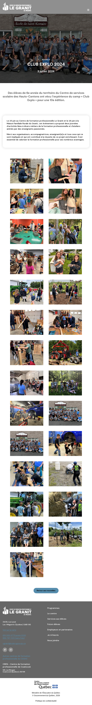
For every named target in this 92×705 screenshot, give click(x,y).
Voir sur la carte (9, 630)
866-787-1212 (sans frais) (14, 638)
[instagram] (11, 650)
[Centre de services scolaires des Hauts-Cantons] (46, 685)
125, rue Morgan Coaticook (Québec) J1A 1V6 (14, 671)
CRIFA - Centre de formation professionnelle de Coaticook (17, 665)
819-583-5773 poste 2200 (14, 635)
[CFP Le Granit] (17, 7)
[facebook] (5, 650)
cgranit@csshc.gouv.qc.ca (14, 643)
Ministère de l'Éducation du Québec (46, 693)
